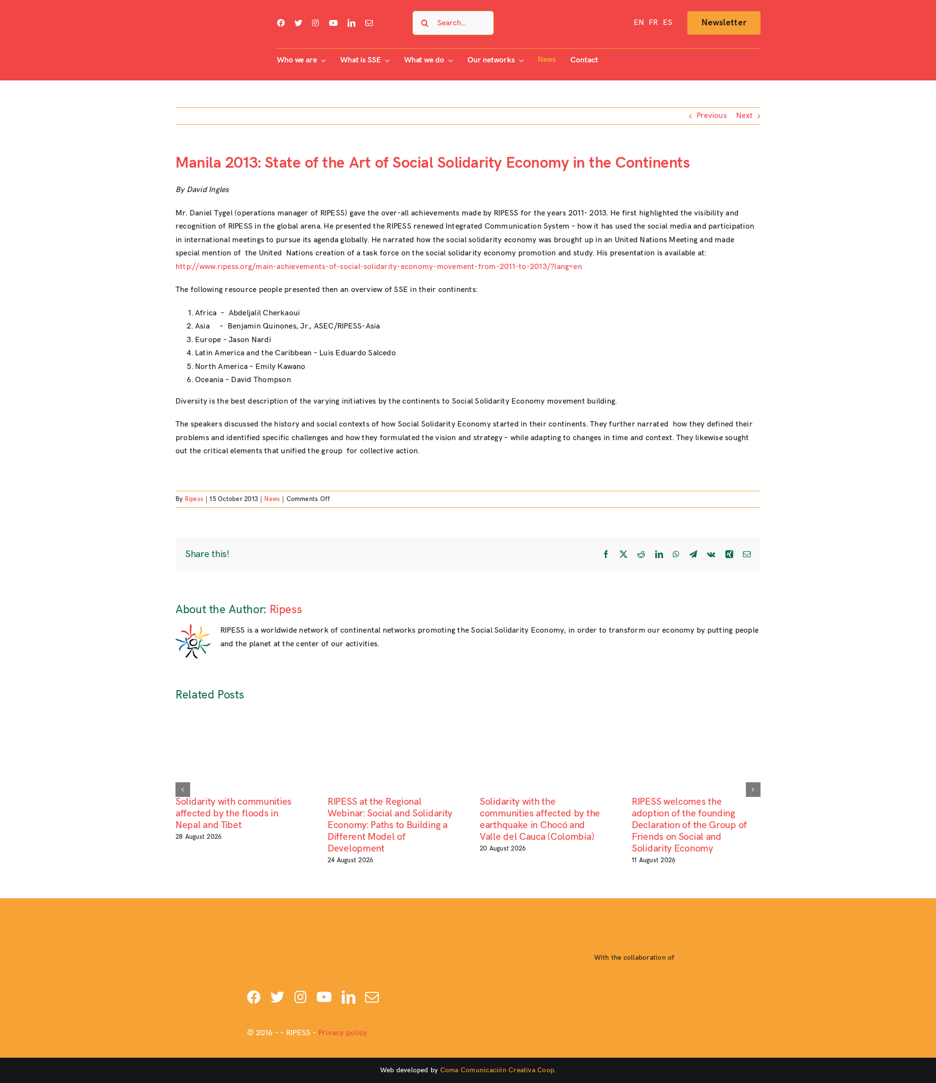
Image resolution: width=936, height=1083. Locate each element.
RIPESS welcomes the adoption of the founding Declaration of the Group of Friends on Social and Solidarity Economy (689, 825)
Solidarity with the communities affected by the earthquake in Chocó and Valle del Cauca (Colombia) (540, 819)
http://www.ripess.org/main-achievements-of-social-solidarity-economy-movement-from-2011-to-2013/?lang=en (379, 266)
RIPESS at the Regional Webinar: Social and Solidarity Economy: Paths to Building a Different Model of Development (390, 825)
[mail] (369, 23)
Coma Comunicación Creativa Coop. (498, 1070)
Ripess (194, 499)
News (272, 499)
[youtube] (333, 23)
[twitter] (298, 23)
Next (744, 115)
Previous (712, 115)
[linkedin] (351, 23)
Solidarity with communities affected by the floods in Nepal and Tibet (234, 813)
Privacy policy (342, 1033)
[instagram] (315, 23)
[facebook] (281, 23)
